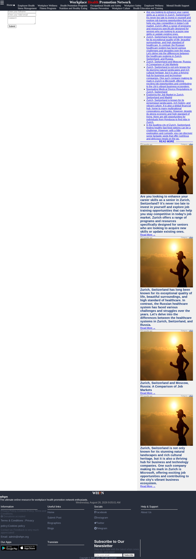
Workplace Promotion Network (100, 2)
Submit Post (54, 517)
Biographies (54, 522)
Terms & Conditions (12, 520)
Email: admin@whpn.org (15, 536)
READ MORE (166, 141)
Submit (12, 26)
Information (7, 506)
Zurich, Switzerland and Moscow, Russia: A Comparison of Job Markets (168, 63)
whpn (191, 144)
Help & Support (149, 506)
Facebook (101, 512)
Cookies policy (16, 525)
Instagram (102, 517)
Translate (52, 542)
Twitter (100, 522)
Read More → (147, 234)
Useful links (54, 506)
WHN (98, 493)
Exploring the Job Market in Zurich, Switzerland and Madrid (165, 96)
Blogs (50, 528)
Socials (98, 506)
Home (50, 512)
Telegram (102, 528)
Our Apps (6, 542)
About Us (146, 512)
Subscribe (128, 555)
